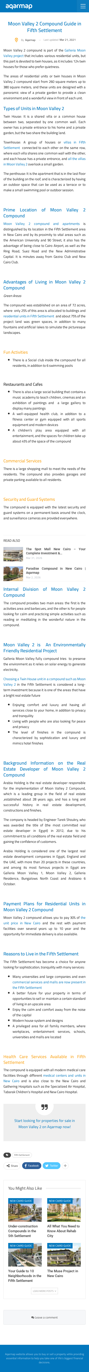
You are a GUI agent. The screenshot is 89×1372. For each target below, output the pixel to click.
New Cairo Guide (21, 1200)
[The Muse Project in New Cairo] (64, 1255)
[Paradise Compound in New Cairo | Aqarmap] (13, 573)
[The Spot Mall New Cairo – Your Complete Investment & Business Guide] (13, 554)
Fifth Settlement (22, 1155)
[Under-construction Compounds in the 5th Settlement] (25, 1210)
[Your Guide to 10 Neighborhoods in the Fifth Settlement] (25, 1255)
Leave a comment (46, 1317)
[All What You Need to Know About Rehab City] (64, 1210)
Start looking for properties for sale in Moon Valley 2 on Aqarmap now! (44, 1123)
